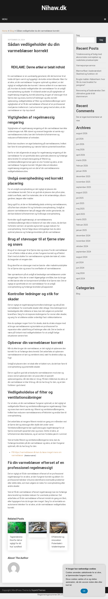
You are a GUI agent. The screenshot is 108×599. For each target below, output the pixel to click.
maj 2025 (80, 209)
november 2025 (83, 182)
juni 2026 (80, 144)
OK (84, 591)
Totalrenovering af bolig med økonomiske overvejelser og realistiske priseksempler (89, 57)
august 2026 (81, 133)
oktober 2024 (82, 246)
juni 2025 (80, 203)
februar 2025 (82, 225)
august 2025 (81, 192)
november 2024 (83, 241)
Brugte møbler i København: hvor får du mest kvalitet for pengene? (90, 82)
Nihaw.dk (54, 8)
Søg (78, 35)
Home (4, 31)
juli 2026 (80, 139)
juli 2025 (80, 198)
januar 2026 (81, 171)
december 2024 (83, 235)
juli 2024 (80, 262)
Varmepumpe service (85, 65)
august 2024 (81, 257)
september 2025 (83, 187)
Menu (4, 19)
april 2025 (80, 214)
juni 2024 (80, 268)
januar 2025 (81, 230)
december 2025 (83, 176)
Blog (12, 31)
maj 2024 (80, 273)
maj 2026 (80, 149)
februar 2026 (82, 166)
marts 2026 (81, 160)
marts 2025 (81, 219)
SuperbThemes (38, 590)
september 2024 (83, 252)
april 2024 (80, 278)
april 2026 (80, 155)
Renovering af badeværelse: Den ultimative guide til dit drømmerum (90, 93)
